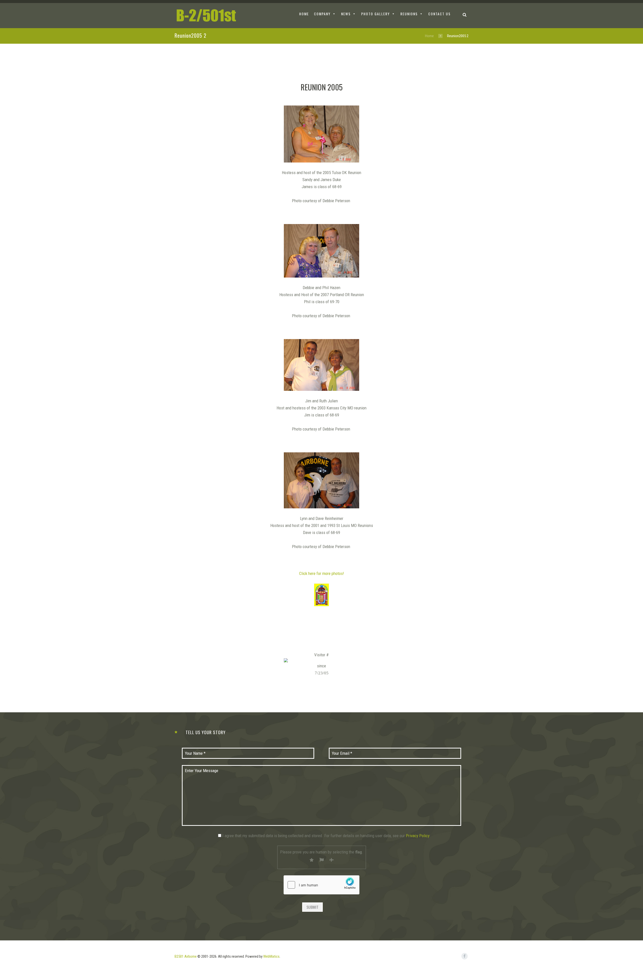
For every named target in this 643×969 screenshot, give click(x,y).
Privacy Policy (418, 835)
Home (429, 36)
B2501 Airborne (186, 956)
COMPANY (322, 13)
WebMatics (271, 956)
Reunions (409, 13)
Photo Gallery (375, 13)
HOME (304, 13)
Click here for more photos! (321, 573)
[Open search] (464, 14)
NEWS (346, 13)
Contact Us (439, 13)
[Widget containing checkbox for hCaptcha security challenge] (321, 887)
